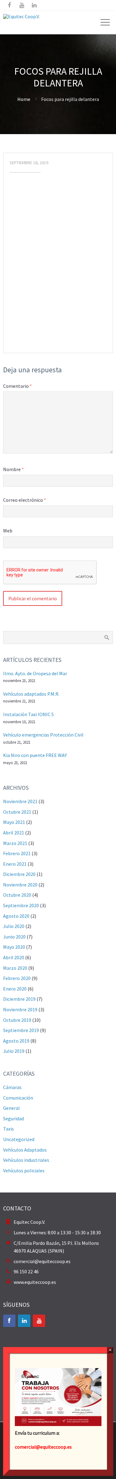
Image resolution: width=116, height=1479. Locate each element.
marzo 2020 (15, 968)
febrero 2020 (17, 978)
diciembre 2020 (19, 874)
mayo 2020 (14, 947)
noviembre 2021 (20, 801)
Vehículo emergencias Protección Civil (43, 735)
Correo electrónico (24, 500)
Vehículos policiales (24, 1170)
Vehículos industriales (26, 1160)
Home (23, 99)
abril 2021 (13, 832)
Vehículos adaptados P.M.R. (31, 694)
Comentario (17, 386)
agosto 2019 (16, 1041)
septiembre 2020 (21, 905)
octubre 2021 (17, 812)
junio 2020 (14, 937)
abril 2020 (13, 957)
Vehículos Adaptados (25, 1150)
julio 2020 (13, 926)
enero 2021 (15, 864)
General (11, 1108)
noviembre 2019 (20, 1009)
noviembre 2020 (20, 885)
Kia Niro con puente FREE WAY (35, 755)
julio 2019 (13, 1051)
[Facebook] (9, 1321)
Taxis (8, 1129)
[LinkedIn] (24, 1321)
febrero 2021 (17, 853)
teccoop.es (60, 1447)
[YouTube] (39, 1321)
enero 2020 (15, 989)
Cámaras (12, 1087)
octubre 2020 (17, 895)
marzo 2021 (15, 843)
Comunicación (18, 1098)
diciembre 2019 (19, 999)
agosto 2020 (16, 916)
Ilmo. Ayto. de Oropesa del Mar (35, 673)
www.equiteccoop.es (35, 1282)
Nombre (13, 469)
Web (7, 530)
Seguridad (13, 1118)
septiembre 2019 (21, 1030)
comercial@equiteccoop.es (42, 1261)
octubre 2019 (17, 1020)
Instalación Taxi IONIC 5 (28, 714)
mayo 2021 (14, 822)
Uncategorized (18, 1139)
